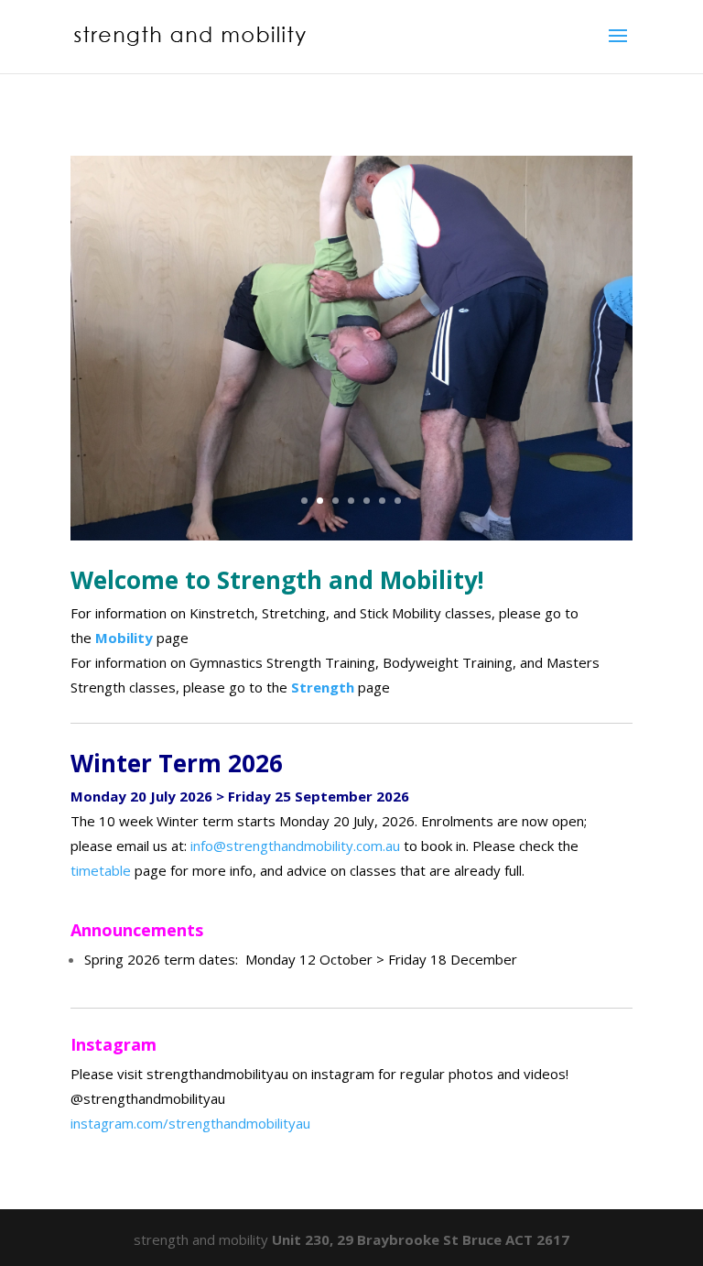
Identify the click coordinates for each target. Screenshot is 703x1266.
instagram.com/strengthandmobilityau (190, 1123)
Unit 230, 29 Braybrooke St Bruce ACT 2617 (420, 1239)
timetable (100, 870)
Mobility (126, 637)
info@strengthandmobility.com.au (295, 845)
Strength (324, 687)
